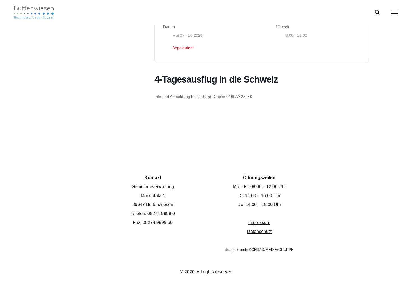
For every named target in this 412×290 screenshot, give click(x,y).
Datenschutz (259, 231)
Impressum (259, 222)
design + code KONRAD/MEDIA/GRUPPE (259, 250)
